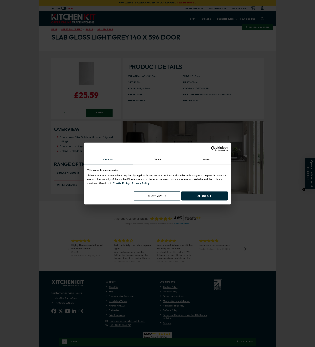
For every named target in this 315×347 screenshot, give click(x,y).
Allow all (204, 196)
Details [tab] (158, 159)
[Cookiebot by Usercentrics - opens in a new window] (213, 148)
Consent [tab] (108, 159)
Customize (155, 196)
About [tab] (206, 159)
